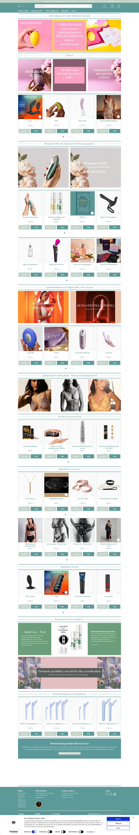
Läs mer (24, 131)
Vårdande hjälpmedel (52, 11)
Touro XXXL (108, 596)
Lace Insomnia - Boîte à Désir (56, 544)
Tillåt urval (118, 823)
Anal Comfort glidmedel (82, 596)
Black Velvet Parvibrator (108, 217)
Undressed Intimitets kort (108, 264)
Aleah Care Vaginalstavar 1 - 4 (56, 724)
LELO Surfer (30, 596)
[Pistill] (22, 6)
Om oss (73, 11)
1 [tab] (63, 136)
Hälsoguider (65, 11)
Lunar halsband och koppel (108, 499)
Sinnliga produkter (37, 11)
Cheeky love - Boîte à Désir (82, 544)
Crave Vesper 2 (30, 499)
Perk (30, 121)
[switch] (50, 831)
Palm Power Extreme (56, 264)
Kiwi (56, 121)
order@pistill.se (39, 797)
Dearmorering (22, 803)
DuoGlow (108, 353)
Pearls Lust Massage (30, 446)
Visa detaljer (90, 832)
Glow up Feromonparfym (82, 264)
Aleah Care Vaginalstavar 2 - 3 (30, 724)
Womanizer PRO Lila (82, 353)
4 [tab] (70, 136)
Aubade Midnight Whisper (109, 121)
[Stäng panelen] (133, 817)
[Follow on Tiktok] (114, 794)
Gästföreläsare (22, 807)
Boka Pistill (21, 795)
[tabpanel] (30, 114)
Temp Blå (30, 353)
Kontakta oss (21, 802)
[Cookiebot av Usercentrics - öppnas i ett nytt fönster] (14, 832)
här (89, 675)
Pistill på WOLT (22, 805)
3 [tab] (68, 136)
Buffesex (83, 217)
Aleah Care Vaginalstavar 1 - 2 (82, 724)
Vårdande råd (21, 800)
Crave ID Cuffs (82, 499)
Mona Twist (83, 121)
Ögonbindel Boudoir (56, 499)
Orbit (56, 596)
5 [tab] (72, 136)
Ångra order (21, 796)
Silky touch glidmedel (30, 264)
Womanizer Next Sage (30, 217)
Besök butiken (22, 793)
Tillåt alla (118, 819)
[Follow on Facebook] (107, 794)
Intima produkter (23, 11)
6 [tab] (75, 136)
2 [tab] (65, 136)
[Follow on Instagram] (110, 794)
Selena (56, 353)
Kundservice (111, 1)
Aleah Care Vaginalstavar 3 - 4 (108, 724)
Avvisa (118, 828)
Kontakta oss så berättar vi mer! (69, 753)
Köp (36, 131)
